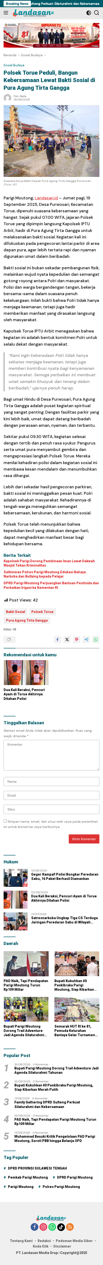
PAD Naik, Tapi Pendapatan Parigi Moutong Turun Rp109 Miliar (26, 985)
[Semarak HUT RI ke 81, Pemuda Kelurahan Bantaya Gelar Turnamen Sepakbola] (76, 1009)
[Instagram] (43, 1227)
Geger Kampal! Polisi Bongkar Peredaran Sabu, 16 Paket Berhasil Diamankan (64, 876)
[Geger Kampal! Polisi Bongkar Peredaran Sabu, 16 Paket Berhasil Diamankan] (16, 878)
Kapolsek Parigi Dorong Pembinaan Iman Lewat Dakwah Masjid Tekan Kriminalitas (49, 563)
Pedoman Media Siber (74, 1241)
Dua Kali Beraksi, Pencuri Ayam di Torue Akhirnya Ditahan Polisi (24, 694)
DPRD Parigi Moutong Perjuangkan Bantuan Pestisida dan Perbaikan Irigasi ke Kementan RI (51, 585)
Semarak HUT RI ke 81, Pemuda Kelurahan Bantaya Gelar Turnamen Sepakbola (74, 1030)
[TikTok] (61, 1227)
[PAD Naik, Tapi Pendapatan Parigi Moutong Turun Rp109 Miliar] (26, 963)
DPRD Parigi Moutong (75, 1177)
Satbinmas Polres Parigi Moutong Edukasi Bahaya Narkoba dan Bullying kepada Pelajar (45, 574)
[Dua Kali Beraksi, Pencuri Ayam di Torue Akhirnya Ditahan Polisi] (26, 672)
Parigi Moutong (21, 1187)
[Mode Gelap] (89, 13)
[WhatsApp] (52, 1227)
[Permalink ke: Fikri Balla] (7, 97)
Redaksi (44, 1241)
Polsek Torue (42, 612)
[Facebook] (34, 1227)
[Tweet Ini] (67, 639)
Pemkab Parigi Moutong (28, 1177)
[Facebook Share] (57, 639)
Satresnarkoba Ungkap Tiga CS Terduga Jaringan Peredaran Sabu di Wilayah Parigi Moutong (64, 920)
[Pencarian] (96, 13)
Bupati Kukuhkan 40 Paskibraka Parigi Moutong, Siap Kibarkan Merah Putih (74, 985)
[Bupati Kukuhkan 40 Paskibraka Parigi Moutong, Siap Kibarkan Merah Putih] (76, 963)
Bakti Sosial (15, 612)
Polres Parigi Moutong (61, 1187)
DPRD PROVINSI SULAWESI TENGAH (37, 1168)
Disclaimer (62, 1246)
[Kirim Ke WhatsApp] (95, 639)
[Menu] (7, 13)
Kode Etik (40, 1246)
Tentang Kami (21, 1241)
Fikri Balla (20, 96)
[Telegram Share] (86, 639)
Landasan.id (46, 198)
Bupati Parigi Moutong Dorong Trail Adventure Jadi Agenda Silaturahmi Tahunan (24, 1030)
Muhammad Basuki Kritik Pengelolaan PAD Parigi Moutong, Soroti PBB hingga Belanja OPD (54, 1139)
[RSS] (70, 1227)
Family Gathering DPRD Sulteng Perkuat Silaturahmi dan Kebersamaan (47, 1104)
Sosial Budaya (14, 65)
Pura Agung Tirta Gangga (27, 620)
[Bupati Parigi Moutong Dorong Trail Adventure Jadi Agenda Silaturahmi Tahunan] (26, 1009)
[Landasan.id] (35, 13)
